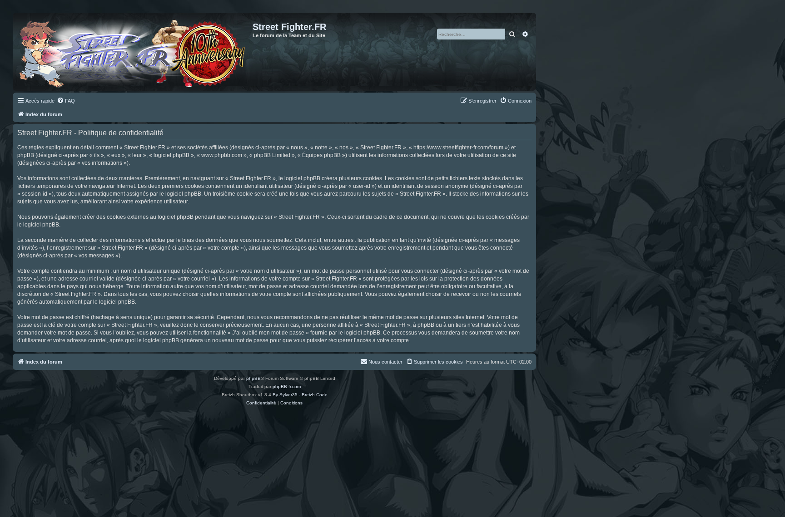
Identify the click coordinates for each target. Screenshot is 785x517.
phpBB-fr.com (287, 386)
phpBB (253, 378)
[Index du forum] (134, 52)
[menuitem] (66, 100)
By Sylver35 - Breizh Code (300, 394)
